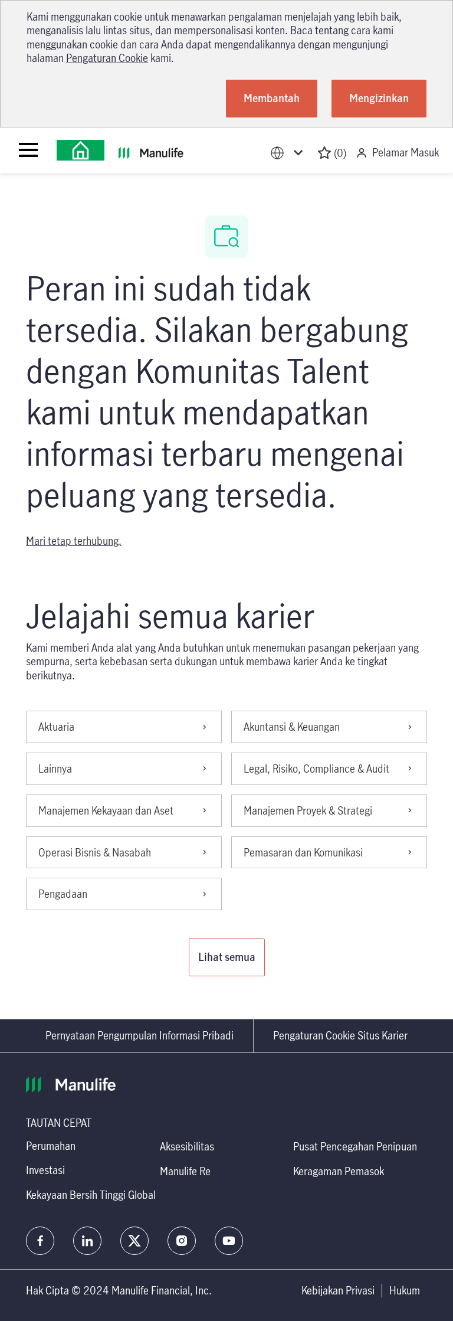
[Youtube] (229, 1241)
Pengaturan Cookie (107, 58)
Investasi (45, 1170)
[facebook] (40, 1241)
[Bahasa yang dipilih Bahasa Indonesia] (289, 153)
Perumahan (51, 1146)
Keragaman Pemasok (338, 1171)
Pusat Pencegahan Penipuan (355, 1146)
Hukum (404, 1290)
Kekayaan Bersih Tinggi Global (91, 1195)
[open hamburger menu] (28, 150)
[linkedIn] (87, 1241)
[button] (227, 957)
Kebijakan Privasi (338, 1290)
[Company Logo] (80, 150)
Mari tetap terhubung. (74, 541)
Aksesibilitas (187, 1146)
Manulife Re (185, 1171)
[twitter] (134, 1241)
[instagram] (182, 1241)
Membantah (272, 98)
